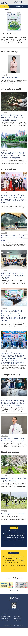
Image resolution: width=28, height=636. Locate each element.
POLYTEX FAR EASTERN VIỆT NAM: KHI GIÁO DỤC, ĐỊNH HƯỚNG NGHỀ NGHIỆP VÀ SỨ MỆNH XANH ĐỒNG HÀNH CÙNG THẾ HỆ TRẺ (13, 316)
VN (21, 2)
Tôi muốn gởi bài (17, 618)
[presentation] (9, 6)
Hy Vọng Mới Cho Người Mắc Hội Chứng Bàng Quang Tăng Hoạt (13, 439)
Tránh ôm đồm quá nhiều (10, 77)
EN (19, 2)
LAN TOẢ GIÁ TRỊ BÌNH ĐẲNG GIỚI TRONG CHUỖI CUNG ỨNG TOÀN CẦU (13, 275)
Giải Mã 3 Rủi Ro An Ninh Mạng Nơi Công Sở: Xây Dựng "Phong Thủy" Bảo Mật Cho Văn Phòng (12, 402)
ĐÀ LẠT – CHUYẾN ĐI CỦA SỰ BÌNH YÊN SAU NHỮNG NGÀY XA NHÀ (13, 237)
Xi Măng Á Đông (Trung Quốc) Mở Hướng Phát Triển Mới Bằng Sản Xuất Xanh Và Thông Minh (13, 155)
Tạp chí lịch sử (4, 618)
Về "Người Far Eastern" (6, 616)
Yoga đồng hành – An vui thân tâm (13, 514)
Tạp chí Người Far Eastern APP (14, 610)
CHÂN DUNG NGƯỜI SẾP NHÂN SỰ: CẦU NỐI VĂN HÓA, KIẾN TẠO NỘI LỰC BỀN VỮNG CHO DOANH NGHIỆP (14, 198)
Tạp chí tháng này (18, 616)
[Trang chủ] (1, 9)
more (14, 544)
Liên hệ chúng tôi (17, 620)
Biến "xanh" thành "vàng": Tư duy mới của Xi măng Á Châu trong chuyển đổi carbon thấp (13, 117)
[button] (9, 590)
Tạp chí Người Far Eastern (14, 600)
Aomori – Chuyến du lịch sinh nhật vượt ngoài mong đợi (13, 479)
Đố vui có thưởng (5, 620)
